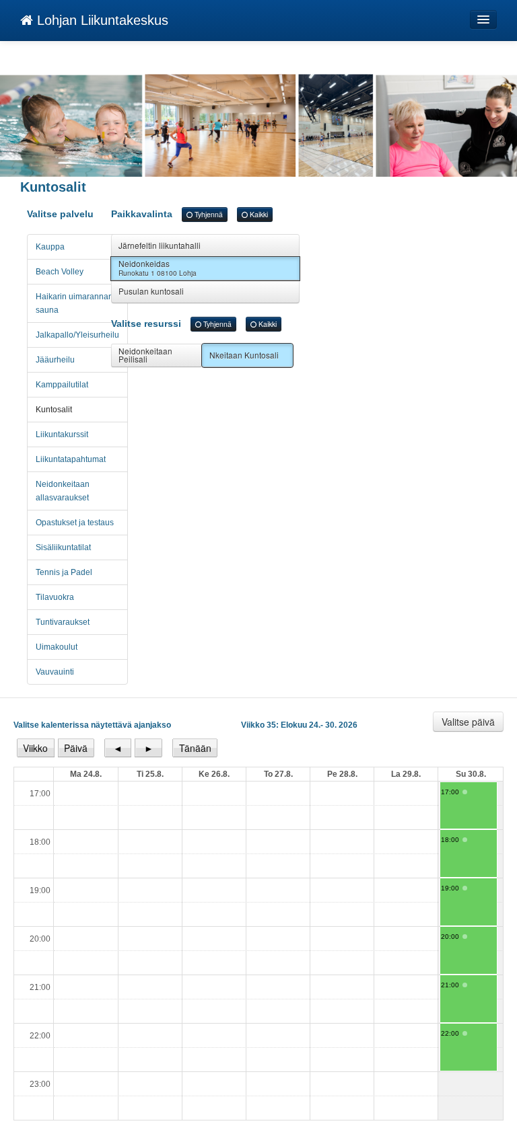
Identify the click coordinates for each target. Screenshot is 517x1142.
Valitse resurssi (194, 323)
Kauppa (50, 247)
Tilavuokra (55, 597)
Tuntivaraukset (63, 622)
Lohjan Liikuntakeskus (100, 20)
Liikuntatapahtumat (71, 459)
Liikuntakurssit (62, 434)
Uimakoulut (56, 647)
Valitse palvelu (60, 213)
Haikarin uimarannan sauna (74, 303)
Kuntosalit (54, 409)
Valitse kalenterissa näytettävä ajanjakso (92, 725)
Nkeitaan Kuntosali (244, 354)
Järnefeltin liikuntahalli (159, 245)
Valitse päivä (468, 721)
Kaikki (258, 214)
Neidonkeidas (157, 268)
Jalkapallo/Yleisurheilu (77, 335)
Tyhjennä (208, 214)
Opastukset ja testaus (75, 522)
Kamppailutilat (62, 384)
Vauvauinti (55, 672)
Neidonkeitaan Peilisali (145, 355)
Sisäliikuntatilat (63, 547)
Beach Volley (59, 271)
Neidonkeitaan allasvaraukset (63, 491)
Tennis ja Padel (64, 572)
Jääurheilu (55, 360)
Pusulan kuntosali (151, 291)
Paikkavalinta (189, 213)
